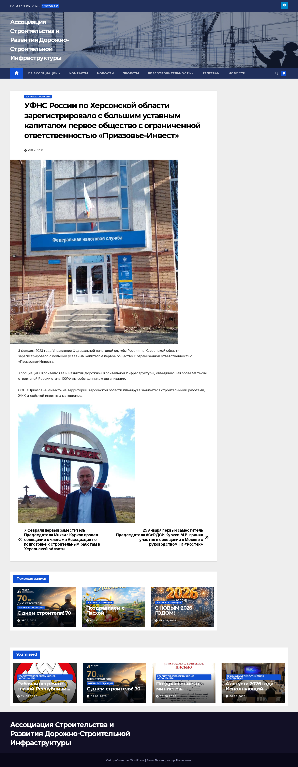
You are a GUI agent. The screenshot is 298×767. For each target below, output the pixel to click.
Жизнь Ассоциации (38, 96)
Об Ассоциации (43, 73)
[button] (276, 73)
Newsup (160, 760)
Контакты (78, 73)
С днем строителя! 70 (44, 613)
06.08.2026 (168, 696)
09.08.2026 (99, 696)
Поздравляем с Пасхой (105, 610)
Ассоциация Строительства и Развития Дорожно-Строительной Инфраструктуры (39, 39)
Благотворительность (170, 73)
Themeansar (184, 760)
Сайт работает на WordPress (125, 760)
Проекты (131, 73)
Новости (105, 73)
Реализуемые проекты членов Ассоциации (37, 677)
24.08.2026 (29, 696)
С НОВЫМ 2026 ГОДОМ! (173, 610)
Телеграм (211, 73)
